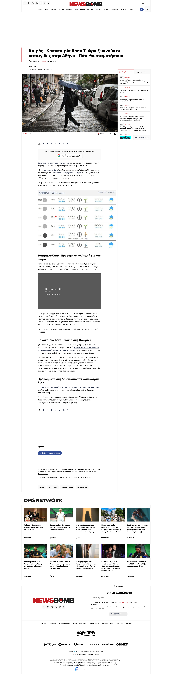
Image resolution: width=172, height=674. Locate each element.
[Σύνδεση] (142, 9)
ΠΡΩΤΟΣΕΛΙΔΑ (114, 9)
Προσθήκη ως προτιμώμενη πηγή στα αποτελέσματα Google (71, 155)
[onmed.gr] (122, 644)
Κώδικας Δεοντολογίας (79, 623)
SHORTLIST (123, 9)
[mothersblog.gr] (108, 644)
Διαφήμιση (129, 623)
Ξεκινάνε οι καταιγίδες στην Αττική (53, 163)
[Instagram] (36, 3)
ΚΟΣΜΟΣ (82, 9)
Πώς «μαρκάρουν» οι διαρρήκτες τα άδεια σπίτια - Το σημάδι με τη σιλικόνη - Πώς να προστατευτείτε (86, 565)
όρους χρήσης (124, 602)
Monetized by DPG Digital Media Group (92, 651)
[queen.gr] (79, 644)
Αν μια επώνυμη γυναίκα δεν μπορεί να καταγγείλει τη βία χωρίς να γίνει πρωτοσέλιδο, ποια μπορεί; (86, 528)
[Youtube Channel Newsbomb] (44, 3)
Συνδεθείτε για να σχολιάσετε (50, 453)
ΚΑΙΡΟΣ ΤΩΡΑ (53, 487)
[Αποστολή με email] (67, 143)
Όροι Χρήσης (53, 623)
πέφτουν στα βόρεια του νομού (67, 173)
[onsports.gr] (64, 644)
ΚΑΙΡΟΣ (106, 9)
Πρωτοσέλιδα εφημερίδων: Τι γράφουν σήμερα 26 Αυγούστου (132, 100)
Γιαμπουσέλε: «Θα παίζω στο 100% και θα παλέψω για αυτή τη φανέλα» (136, 564)
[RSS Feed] (48, 3)
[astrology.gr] (93, 644)
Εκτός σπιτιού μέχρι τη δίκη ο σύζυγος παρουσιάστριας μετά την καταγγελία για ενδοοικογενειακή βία (137, 528)
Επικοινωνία (119, 623)
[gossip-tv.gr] (50, 644)
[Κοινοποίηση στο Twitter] (47, 143)
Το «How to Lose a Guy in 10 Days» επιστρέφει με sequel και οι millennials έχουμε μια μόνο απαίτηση (60, 565)
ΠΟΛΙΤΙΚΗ (61, 9)
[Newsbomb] (54, 600)
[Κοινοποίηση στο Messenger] (51, 143)
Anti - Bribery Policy (107, 623)
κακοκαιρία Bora (50, 170)
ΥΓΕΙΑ (76, 9)
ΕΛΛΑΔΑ (53, 9)
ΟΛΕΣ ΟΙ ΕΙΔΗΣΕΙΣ (44, 9)
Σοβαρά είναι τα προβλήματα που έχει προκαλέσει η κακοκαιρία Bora (68, 387)
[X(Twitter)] (29, 3)
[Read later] (115, 134)
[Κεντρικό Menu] (147, 9)
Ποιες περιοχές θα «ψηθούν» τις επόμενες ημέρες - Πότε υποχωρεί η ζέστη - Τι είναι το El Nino (111, 528)
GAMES (131, 9)
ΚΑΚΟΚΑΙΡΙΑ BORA (67, 487)
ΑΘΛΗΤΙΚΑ (90, 9)
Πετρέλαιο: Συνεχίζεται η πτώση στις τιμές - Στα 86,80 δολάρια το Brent (133, 108)
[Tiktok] (40, 3)
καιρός (44, 61)
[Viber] (32, 3)
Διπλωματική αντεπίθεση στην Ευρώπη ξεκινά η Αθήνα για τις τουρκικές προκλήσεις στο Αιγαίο (134, 81)
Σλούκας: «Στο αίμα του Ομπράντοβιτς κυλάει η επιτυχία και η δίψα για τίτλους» (33, 565)
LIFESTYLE (98, 9)
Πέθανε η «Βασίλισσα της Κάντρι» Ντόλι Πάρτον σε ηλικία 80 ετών (33, 527)
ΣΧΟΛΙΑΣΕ (103, 134)
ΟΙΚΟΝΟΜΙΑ (69, 9)
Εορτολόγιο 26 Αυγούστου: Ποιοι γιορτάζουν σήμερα (134, 91)
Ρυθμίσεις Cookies (94, 623)
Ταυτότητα (43, 623)
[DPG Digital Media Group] (86, 634)
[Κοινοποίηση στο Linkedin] (59, 143)
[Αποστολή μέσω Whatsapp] (55, 143)
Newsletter (53, 477)
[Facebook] (25, 3)
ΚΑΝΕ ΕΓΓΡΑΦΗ (116, 614)
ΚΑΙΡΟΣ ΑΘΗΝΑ (82, 487)
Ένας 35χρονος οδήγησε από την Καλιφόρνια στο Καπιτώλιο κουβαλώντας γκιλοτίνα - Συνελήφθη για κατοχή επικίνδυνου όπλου (134, 128)
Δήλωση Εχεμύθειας (65, 623)
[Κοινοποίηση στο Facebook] (43, 143)
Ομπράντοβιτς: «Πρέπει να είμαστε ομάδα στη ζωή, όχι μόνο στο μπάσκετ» (60, 527)
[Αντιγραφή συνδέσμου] (110, 134)
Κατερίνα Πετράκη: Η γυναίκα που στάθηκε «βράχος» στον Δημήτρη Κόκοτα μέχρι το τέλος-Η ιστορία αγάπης (110, 566)
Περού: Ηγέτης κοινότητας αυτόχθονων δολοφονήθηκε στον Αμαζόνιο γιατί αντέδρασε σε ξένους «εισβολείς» (132, 118)
